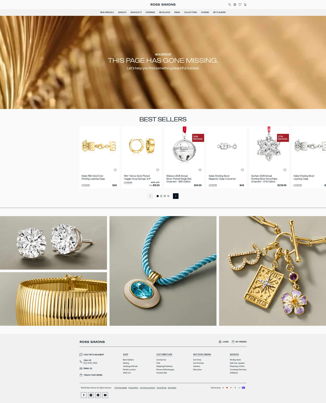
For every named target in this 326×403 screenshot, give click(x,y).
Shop (125, 354)
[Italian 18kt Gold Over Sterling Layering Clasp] (99, 157)
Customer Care (164, 354)
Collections (190, 12)
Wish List (127, 373)
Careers (196, 366)
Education (197, 369)
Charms (205, 12)
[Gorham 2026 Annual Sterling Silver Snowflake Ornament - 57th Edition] (269, 157)
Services (234, 354)
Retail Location (129, 369)
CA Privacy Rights (120, 388)
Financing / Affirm (237, 366)
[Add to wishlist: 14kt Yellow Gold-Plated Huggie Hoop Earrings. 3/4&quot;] (158, 170)
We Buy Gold (235, 360)
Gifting (126, 363)
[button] (157, 196)
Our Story (197, 360)
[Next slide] (176, 196)
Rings (177, 12)
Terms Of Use (162, 388)
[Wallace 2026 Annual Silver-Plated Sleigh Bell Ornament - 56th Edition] (184, 157)
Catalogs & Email (130, 366)
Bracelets (136, 12)
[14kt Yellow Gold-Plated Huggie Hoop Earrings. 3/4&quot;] (142, 157)
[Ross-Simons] (163, 4)
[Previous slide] (150, 196)
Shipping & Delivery (164, 366)
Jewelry (122, 12)
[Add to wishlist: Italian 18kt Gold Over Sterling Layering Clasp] (115, 170)
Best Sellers (128, 360)
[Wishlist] (239, 4)
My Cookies (172, 388)
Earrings (150, 12)
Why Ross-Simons (202, 354)
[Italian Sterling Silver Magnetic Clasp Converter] (227, 157)
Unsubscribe (161, 373)
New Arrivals (107, 12)
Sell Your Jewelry (237, 363)
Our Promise (198, 363)
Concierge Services (238, 369)
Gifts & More (219, 12)
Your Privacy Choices (147, 388)
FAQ (158, 363)
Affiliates (234, 373)
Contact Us (161, 360)
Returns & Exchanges (165, 369)
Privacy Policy (133, 388)
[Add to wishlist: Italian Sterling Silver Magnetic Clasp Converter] (242, 170)
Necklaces (164, 12)
